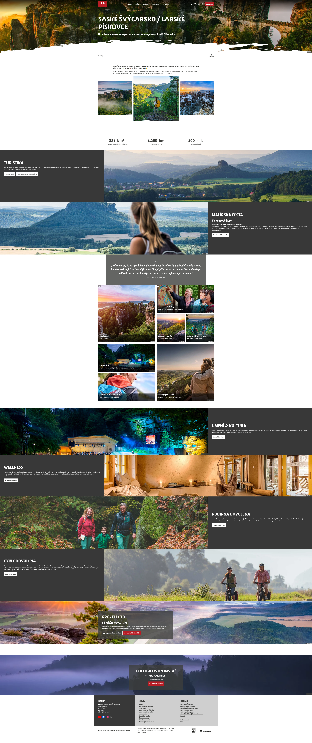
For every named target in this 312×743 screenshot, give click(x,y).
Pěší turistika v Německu (146, 706)
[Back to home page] (102, 4)
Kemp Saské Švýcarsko (186, 710)
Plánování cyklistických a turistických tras (191, 714)
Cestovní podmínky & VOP (187, 712)
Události (182, 716)
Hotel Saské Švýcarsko (186, 704)
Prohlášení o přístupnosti (123, 730)
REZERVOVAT (155, 4)
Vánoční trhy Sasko (144, 716)
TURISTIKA (145, 4)
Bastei (141, 704)
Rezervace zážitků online (146, 712)
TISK (181, 722)
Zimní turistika (143, 714)
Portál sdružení (184, 720)
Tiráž (99, 730)
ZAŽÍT (137, 4)
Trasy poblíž (142, 708)
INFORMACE (166, 4)
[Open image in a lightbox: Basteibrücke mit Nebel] (115, 98)
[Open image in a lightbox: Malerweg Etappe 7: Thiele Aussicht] (156, 98)
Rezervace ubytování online (146, 710)
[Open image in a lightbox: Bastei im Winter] (197, 98)
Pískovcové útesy (144, 718)
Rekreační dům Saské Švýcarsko (189, 708)
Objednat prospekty (144, 720)
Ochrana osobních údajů (108, 730)
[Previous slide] (153, 125)
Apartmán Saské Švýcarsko (187, 706)
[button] (308, 741)
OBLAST (130, 4)
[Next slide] (159, 125)
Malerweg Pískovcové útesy (146, 722)
